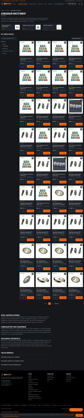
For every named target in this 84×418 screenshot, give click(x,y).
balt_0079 (71, 143)
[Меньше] (21, 66)
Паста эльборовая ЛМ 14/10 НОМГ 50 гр (42, 204)
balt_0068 (38, 172)
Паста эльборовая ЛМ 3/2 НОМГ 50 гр (75, 117)
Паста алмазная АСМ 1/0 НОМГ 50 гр (42, 59)
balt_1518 (38, 259)
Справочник (40, 4)
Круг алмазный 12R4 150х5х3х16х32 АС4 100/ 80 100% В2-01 (26, 261)
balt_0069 (22, 201)
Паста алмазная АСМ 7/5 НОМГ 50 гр (58, 88)
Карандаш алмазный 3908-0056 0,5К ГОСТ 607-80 (59, 117)
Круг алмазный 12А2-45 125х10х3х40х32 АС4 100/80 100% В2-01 (26, 290)
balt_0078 (22, 114)
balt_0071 (22, 143)
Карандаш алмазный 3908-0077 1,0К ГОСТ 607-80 (75, 261)
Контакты (50, 4)
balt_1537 (38, 57)
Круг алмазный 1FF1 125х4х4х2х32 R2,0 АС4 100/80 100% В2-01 (58, 261)
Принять (79, 415)
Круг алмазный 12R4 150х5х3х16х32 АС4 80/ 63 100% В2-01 (42, 261)
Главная (3, 10)
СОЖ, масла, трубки (33, 389)
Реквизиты (68, 379)
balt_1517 (55, 201)
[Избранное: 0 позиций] (79, 4)
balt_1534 (71, 201)
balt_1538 (22, 57)
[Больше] (25, 66)
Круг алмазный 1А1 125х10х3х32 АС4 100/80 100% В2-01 (74, 290)
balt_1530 (55, 114)
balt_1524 (38, 288)
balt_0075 (71, 57)
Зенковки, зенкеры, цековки (34, 391)
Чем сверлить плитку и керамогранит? (26, 364)
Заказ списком (23, 4)
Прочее (30, 399)
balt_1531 (38, 114)
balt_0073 (22, 230)
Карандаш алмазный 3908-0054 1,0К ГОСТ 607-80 (59, 233)
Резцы (29, 392)
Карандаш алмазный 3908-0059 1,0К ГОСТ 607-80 (59, 146)
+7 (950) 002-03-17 (72, 4)
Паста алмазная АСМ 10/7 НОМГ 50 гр (42, 88)
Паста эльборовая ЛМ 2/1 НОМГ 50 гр (42, 146)
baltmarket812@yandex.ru (70, 0)
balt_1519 (22, 259)
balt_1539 (22, 85)
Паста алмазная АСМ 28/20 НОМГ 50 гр (75, 146)
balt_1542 (22, 172)
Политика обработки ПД (66, 408)
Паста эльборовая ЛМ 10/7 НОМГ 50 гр (59, 175)
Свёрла (30, 375)
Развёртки (30, 387)
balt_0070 (55, 230)
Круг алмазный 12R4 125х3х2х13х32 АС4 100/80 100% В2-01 (59, 204)
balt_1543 (38, 143)
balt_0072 (38, 230)
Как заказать (50, 375)
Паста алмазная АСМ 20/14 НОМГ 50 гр (26, 117)
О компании (68, 375)
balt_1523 (55, 288)
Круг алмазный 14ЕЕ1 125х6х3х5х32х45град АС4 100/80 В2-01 (42, 290)
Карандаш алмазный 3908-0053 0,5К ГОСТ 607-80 (26, 204)
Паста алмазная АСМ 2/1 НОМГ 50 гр (58, 59)
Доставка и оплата (70, 377)
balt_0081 (55, 172)
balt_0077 (55, 85)
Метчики (30, 381)
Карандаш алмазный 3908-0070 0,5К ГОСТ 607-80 (42, 233)
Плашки (30, 386)
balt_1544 (38, 201)
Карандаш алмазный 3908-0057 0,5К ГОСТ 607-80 (42, 117)
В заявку (31, 66)
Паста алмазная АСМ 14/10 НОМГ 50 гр (75, 88)
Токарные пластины (32, 379)
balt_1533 (71, 259)
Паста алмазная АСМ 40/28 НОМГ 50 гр (26, 175)
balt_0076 (55, 57)
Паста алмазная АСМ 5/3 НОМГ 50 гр (26, 88)
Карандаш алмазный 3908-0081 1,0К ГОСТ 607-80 (75, 204)
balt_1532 (55, 143)
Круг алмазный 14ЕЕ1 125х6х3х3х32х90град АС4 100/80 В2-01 (59, 290)
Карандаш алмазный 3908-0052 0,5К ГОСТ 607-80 (75, 175)
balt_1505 (71, 288)
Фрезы (29, 377)
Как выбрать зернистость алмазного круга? (26, 361)
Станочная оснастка (33, 382)
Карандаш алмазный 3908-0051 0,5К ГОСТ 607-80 (42, 175)
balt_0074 (71, 230)
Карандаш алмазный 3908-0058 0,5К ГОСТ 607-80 (26, 146)
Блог (46, 4)
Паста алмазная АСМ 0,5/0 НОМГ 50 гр (75, 59)
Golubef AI (16, 411)
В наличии (5, 46)
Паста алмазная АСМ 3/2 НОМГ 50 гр (26, 59)
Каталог (15, 4)
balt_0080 (71, 114)
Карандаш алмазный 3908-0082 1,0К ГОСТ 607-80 (26, 233)
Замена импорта (33, 4)
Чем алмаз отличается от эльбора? (26, 357)
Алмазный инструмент (33, 394)
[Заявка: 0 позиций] (82, 4)
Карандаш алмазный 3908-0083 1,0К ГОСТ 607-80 (75, 233)
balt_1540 (38, 85)
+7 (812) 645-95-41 (71, 3)
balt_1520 (22, 288)
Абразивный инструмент (34, 396)
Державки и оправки (33, 384)
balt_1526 (55, 259)
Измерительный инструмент (34, 398)
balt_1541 (71, 85)
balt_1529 (71, 172)
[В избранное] (33, 43)
